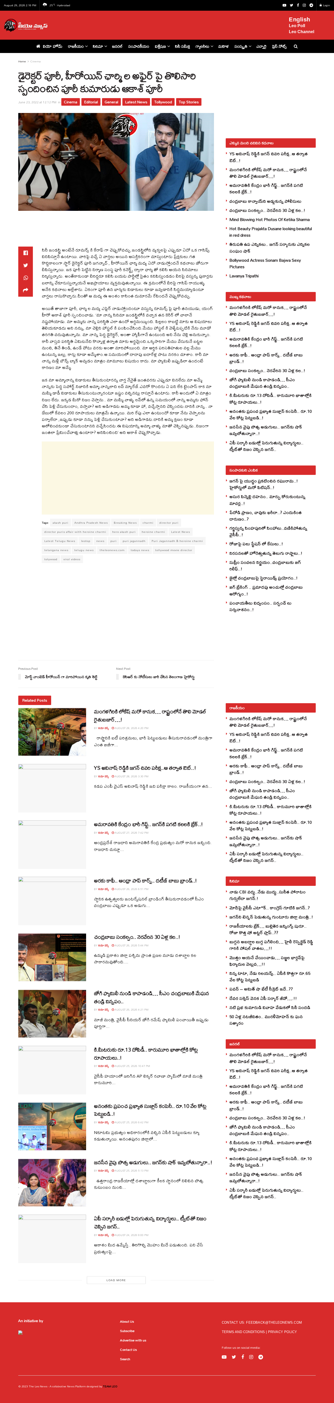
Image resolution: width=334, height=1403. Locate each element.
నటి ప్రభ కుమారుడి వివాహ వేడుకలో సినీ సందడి (269, 1007)
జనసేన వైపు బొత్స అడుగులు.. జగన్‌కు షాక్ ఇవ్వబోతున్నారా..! (153, 1162)
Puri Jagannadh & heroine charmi (177, 541)
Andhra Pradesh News (91, 523)
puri (113, 541)
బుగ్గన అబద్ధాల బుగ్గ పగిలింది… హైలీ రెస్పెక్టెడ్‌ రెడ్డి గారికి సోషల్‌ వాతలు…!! (271, 944)
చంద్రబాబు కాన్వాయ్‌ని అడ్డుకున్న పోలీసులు (265, 201)
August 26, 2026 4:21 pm (131, 1009)
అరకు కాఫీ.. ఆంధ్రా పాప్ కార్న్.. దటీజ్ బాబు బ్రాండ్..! (145, 880)
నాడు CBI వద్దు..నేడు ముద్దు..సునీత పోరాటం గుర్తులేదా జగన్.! (267, 895)
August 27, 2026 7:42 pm (131, 832)
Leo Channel (301, 31)
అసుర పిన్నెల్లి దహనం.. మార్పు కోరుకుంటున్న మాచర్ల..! (267, 499)
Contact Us (128, 1349)
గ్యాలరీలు (202, 46)
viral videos (71, 559)
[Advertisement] (171, 24)
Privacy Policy (282, 1332)
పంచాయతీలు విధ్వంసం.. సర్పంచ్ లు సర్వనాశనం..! (260, 606)
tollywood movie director (173, 550)
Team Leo (109, 1386)
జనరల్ (117, 46)
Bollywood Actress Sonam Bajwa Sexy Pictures (265, 263)
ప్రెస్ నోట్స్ (279, 46)
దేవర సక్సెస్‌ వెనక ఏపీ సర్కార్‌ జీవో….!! (263, 998)
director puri (168, 523)
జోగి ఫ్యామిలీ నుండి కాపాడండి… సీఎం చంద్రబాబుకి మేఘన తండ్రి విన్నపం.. (151, 997)
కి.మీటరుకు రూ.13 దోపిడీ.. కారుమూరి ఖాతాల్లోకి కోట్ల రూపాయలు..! (146, 1053)
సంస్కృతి (241, 46)
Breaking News (125, 523)
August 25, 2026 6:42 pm (131, 1122)
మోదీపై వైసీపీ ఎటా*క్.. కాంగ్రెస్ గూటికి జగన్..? (269, 907)
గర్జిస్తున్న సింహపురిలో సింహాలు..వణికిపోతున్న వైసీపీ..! (268, 531)
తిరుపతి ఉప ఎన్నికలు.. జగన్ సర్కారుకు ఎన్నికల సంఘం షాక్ (269, 247)
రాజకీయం (76, 46)
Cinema (35, 61)
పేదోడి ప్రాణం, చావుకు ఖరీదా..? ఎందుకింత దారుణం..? (265, 515)
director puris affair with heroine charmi (75, 532)
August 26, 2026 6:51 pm (131, 889)
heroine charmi (153, 532)
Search (125, 1359)
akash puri (60, 523)
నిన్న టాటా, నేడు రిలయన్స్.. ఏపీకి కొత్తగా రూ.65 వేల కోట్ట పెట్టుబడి (269, 976)
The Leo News (38, 1386)
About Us (127, 1321)
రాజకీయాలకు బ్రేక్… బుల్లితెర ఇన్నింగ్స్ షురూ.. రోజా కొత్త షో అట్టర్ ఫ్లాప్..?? (268, 929)
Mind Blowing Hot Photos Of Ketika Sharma (269, 219)
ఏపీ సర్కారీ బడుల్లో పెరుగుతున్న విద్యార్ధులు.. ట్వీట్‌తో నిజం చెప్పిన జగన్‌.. (150, 1222)
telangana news (56, 550)
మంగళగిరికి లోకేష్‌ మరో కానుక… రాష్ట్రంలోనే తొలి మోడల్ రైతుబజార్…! (150, 715)
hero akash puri (124, 532)
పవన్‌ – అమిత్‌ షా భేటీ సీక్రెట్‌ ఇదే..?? (261, 988)
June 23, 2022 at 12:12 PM (37, 102)
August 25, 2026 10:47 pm (132, 1065)
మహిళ (223, 46)
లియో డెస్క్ (103, 728)
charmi (148, 523)
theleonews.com (112, 550)
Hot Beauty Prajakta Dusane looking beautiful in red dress (270, 231)
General (111, 102)
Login (326, 5)
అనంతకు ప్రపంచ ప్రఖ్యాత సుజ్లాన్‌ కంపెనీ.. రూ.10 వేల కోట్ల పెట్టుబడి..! (150, 1110)
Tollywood (163, 102)
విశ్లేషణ (160, 46)
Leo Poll (297, 25)
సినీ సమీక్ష (182, 46)
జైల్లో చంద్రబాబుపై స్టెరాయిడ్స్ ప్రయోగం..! (263, 578)
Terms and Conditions (244, 1332)
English (299, 19)
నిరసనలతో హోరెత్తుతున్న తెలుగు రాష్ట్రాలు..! (265, 553)
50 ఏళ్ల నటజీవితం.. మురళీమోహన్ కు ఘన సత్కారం (266, 1019)
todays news (140, 550)
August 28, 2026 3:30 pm (131, 776)
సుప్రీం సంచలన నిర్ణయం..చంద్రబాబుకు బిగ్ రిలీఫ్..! (265, 565)
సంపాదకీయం (138, 46)
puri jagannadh (134, 541)
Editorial (91, 102)
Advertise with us (133, 1340)
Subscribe (127, 1330)
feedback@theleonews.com (274, 1322)
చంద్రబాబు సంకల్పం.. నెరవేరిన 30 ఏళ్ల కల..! (137, 937)
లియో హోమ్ (52, 46)
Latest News (136, 102)
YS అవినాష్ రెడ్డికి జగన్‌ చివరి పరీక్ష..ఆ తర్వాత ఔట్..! (145, 767)
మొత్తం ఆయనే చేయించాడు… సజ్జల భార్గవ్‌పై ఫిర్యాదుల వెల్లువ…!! (267, 960)
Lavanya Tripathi (244, 275)
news (100, 541)
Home (22, 61)
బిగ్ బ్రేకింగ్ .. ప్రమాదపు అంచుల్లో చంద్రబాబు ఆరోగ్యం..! (266, 590)
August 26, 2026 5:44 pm (131, 945)
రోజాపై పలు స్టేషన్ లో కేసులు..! (256, 543)
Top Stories (189, 102)
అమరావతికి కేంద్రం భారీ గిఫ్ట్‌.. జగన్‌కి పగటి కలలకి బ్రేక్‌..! (148, 824)
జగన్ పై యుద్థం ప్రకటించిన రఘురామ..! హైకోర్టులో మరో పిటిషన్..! (263, 484)
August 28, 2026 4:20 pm (131, 728)
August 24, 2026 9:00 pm (131, 1235)
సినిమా (98, 46)
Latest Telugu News (59, 541)
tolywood (50, 559)
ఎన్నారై (261, 46)
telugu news (84, 550)
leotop (85, 541)
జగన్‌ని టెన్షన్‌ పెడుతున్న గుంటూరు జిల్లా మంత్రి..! (271, 916)
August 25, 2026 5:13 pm (131, 1170)
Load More (116, 1280)
